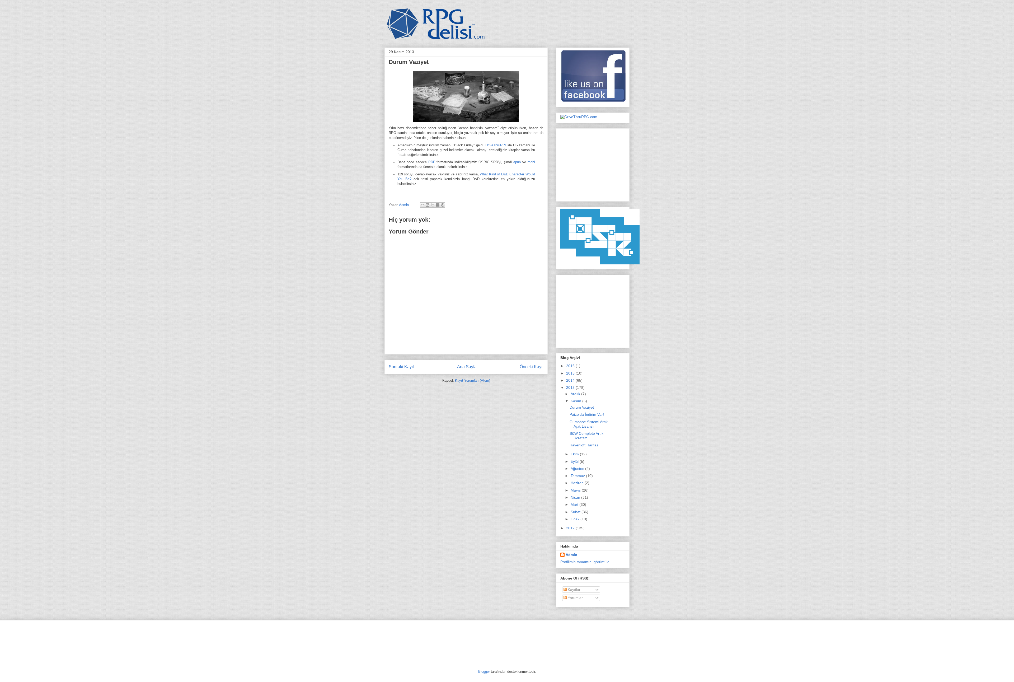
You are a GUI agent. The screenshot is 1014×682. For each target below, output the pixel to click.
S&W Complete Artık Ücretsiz (586, 435)
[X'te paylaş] (432, 205)
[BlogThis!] (427, 205)
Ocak (575, 519)
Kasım (576, 401)
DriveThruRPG (496, 145)
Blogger (484, 672)
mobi (531, 162)
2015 (571, 373)
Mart (575, 504)
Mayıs (576, 490)
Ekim (575, 454)
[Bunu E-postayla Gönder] (422, 205)
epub (517, 162)
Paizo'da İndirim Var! (587, 414)
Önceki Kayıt (531, 367)
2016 (571, 366)
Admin (404, 205)
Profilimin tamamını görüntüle (584, 562)
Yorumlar (575, 598)
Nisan (576, 497)
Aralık (576, 394)
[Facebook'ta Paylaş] (437, 205)
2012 (571, 528)
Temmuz (578, 476)
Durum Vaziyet (582, 407)
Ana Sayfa (467, 367)
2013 (571, 387)
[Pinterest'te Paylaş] (442, 205)
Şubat (576, 512)
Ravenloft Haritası (584, 445)
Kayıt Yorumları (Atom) (472, 380)
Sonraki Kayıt (401, 367)
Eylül (575, 461)
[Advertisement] (593, 163)
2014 (571, 380)
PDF (431, 162)
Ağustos (578, 468)
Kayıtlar (573, 589)
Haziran (578, 483)
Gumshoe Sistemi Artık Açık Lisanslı (589, 424)
